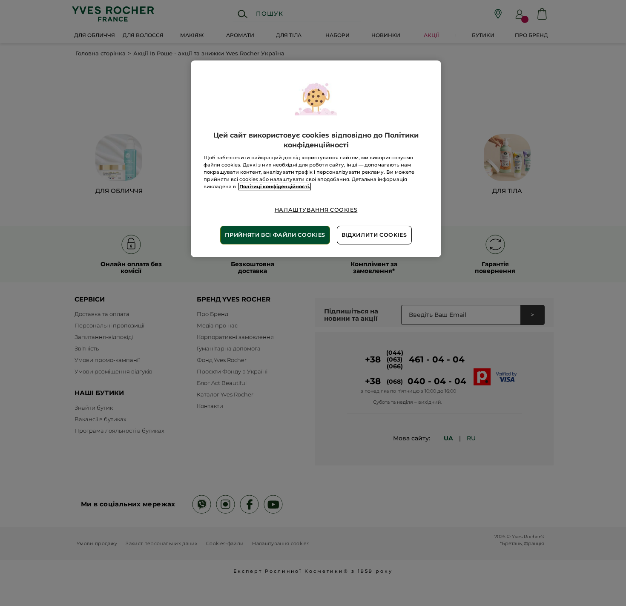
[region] (316, 158)
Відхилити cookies (374, 235)
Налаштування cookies (316, 210)
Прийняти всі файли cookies (275, 235)
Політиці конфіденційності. (274, 187)
